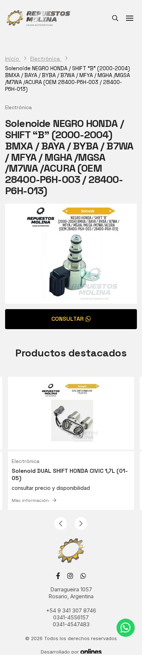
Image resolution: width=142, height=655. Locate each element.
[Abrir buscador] (115, 18)
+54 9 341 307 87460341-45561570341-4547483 (71, 617)
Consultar (67, 319)
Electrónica (46, 59)
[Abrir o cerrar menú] (129, 18)
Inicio (12, 59)
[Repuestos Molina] (38, 18)
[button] (60, 523)
